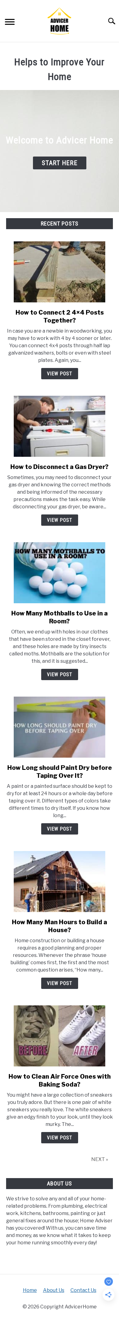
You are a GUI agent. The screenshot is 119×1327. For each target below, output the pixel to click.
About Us (53, 1290)
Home (30, 1290)
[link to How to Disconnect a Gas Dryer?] (59, 426)
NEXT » (99, 1159)
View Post (59, 374)
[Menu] (10, 22)
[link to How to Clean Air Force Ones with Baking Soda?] (59, 1035)
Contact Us (83, 1290)
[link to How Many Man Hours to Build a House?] (59, 881)
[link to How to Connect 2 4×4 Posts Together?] (59, 271)
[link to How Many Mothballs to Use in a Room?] (59, 572)
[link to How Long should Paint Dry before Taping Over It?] (59, 727)
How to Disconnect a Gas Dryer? (59, 467)
